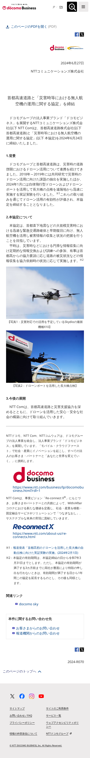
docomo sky (28, 604)
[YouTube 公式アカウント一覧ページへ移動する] (41, 696)
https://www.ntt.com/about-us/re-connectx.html (40, 535)
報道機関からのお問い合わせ (38, 633)
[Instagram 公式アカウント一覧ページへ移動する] (31, 696)
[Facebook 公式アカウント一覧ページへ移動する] (22, 696)
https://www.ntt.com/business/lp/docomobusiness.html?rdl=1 (48, 489)
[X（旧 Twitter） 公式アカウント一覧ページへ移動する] (12, 696)
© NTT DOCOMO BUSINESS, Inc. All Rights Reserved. (36, 745)
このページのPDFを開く (29, 26)
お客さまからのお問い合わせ (38, 628)
